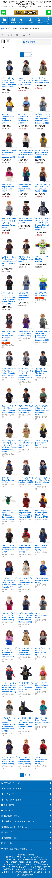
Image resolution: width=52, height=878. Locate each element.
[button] (3, 12)
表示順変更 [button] (30, 42)
